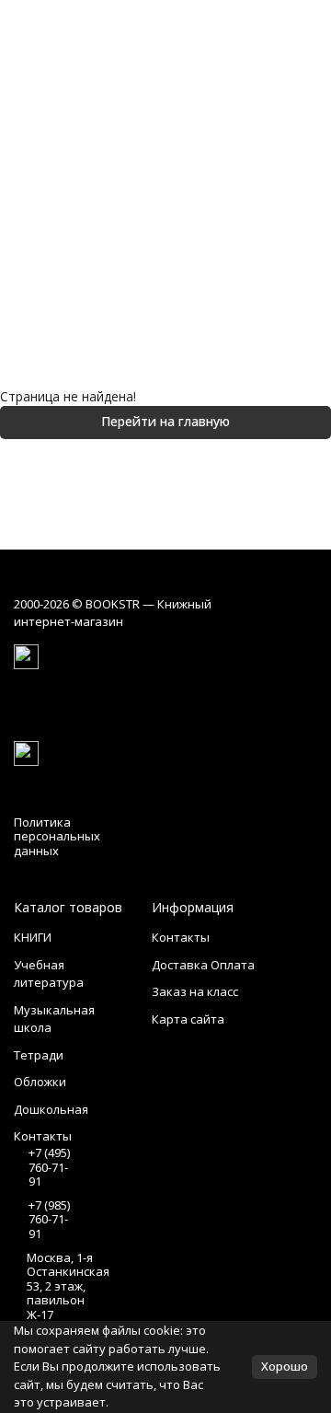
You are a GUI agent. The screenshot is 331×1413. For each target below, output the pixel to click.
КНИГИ (32, 937)
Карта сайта (188, 1019)
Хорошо (284, 1366)
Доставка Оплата (203, 964)
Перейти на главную (165, 421)
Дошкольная (51, 1109)
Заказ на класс (195, 991)
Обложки (40, 1081)
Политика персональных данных (57, 836)
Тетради (38, 1055)
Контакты (181, 937)
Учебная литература (49, 973)
